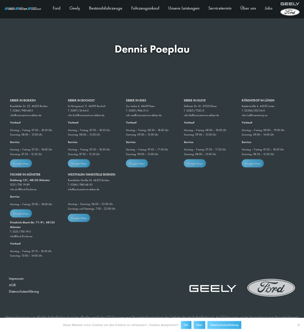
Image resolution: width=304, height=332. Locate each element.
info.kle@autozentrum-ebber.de (201, 115)
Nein (199, 324)
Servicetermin (219, 8)
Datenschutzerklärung (24, 291)
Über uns (248, 8)
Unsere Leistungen (183, 8)
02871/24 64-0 (80, 110)
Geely (74, 8)
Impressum (16, 278)
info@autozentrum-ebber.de (25, 115)
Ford (57, 8)
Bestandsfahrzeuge (105, 8)
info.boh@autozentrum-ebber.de (86, 115)
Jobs (268, 8)
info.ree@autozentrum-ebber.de (144, 115)
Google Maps (21, 163)
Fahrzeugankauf (145, 8)
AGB (12, 285)
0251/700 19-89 (20, 184)
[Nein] (298, 325)
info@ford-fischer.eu (21, 236)
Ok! (186, 324)
